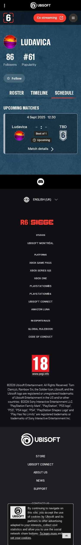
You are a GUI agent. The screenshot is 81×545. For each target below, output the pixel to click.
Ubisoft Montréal (40, 243)
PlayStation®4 (40, 293)
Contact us (40, 503)
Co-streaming (47, 18)
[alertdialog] (40, 524)
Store (40, 456)
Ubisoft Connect (41, 464)
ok (66, 535)
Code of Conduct (41, 336)
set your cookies (20, 537)
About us (40, 472)
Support (40, 488)
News (40, 480)
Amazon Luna (40, 309)
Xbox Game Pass (40, 262)
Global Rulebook (40, 328)
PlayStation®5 (40, 286)
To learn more (49, 533)
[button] (40, 133)
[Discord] (40, 181)
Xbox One (40, 278)
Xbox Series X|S (40, 270)
